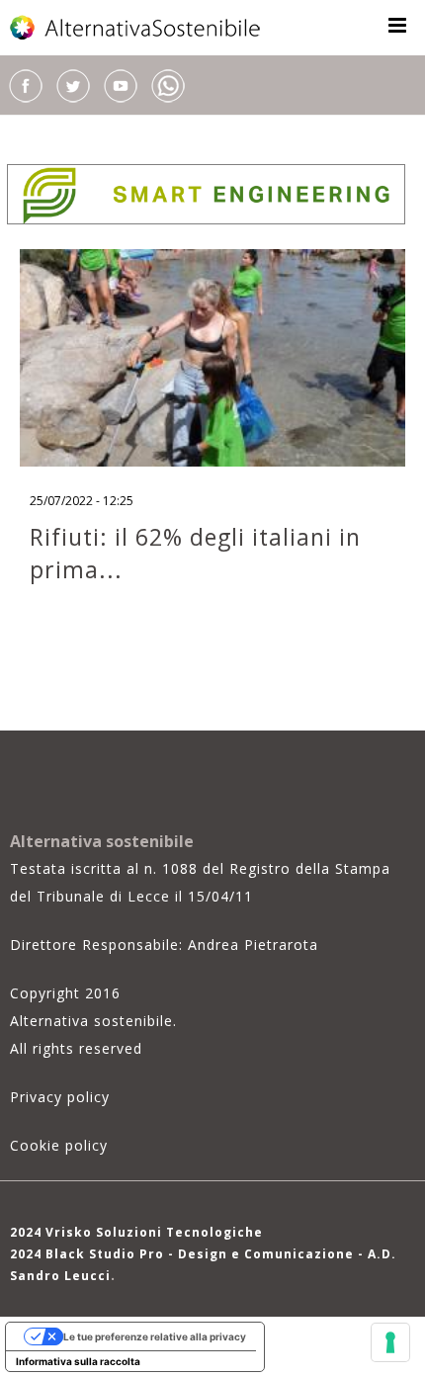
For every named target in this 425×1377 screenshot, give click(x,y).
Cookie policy (59, 1145)
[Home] (136, 27)
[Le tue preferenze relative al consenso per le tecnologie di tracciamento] (390, 1342)
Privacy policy (60, 1096)
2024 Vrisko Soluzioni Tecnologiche (136, 1232)
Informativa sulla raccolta (78, 1361)
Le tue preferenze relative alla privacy (154, 1336)
